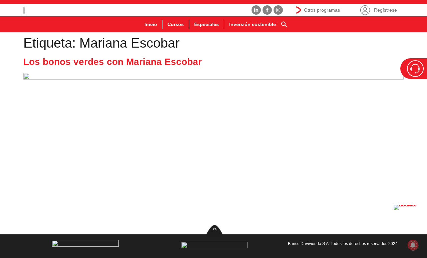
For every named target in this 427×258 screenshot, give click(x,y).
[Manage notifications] (413, 245)
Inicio (150, 24)
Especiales (206, 24)
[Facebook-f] (267, 10)
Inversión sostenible (252, 24)
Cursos (175, 24)
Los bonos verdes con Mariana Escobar (112, 62)
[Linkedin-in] (256, 10)
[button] (284, 24)
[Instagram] (278, 10)
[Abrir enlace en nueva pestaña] (407, 218)
